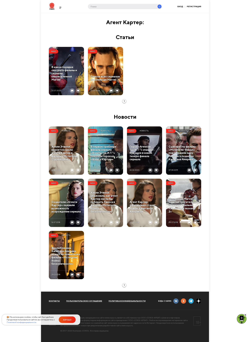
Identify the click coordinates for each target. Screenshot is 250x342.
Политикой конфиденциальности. (22, 322)
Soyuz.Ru (52, 6)
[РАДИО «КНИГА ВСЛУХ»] (241, 318)
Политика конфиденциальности (127, 301)
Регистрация (194, 6)
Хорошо (67, 320)
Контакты (54, 301)
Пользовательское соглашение (84, 301)
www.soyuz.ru (110, 318)
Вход (180, 6)
